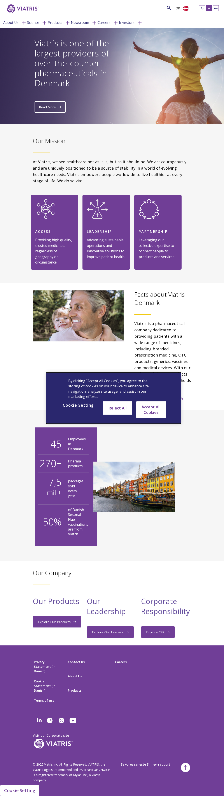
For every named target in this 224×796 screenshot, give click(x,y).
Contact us (76, 662)
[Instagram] (49, 720)
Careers (104, 22)
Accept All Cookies (151, 409)
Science (33, 22)
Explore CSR (155, 632)
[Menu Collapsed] (24, 22)
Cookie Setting (19, 790)
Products (55, 22)
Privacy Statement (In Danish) (45, 666)
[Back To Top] (185, 767)
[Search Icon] (169, 8)
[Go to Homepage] (22, 8)
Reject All (117, 407)
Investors (127, 22)
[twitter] (61, 720)
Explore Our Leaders (107, 632)
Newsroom (80, 22)
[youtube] (73, 720)
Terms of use (44, 700)
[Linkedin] (39, 720)
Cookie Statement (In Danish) (45, 685)
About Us (11, 22)
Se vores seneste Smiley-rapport (145, 764)
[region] (113, 398)
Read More (47, 107)
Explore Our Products (54, 622)
